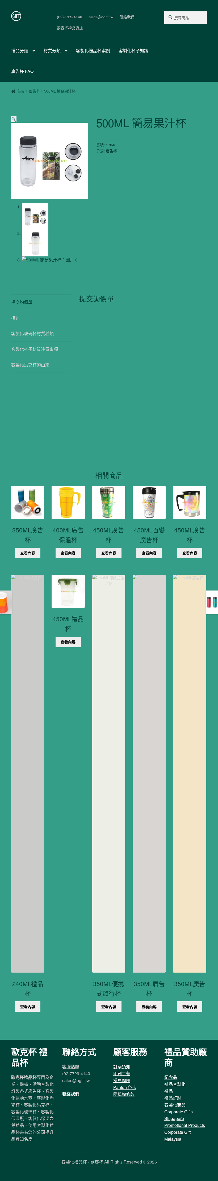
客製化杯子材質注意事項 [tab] (34, 349)
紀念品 (170, 1077)
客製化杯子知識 (133, 50)
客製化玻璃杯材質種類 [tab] (32, 333)
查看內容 (27, 552)
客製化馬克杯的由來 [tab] (30, 365)
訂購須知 (121, 1067)
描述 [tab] (15, 318)
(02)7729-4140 (69, 16)
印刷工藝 (121, 1073)
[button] (13, 119)
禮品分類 (19, 50)
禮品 (168, 1091)
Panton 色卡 (124, 1087)
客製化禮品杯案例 (93, 50)
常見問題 (121, 1080)
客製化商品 (175, 1105)
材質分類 (52, 50)
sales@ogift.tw (101, 16)
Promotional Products (184, 1125)
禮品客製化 (175, 1084)
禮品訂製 (172, 1098)
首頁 (21, 91)
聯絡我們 (127, 16)
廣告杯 (34, 91)
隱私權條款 (124, 1094)
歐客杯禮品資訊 (70, 27)
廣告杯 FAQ (22, 71)
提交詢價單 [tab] (21, 302)
